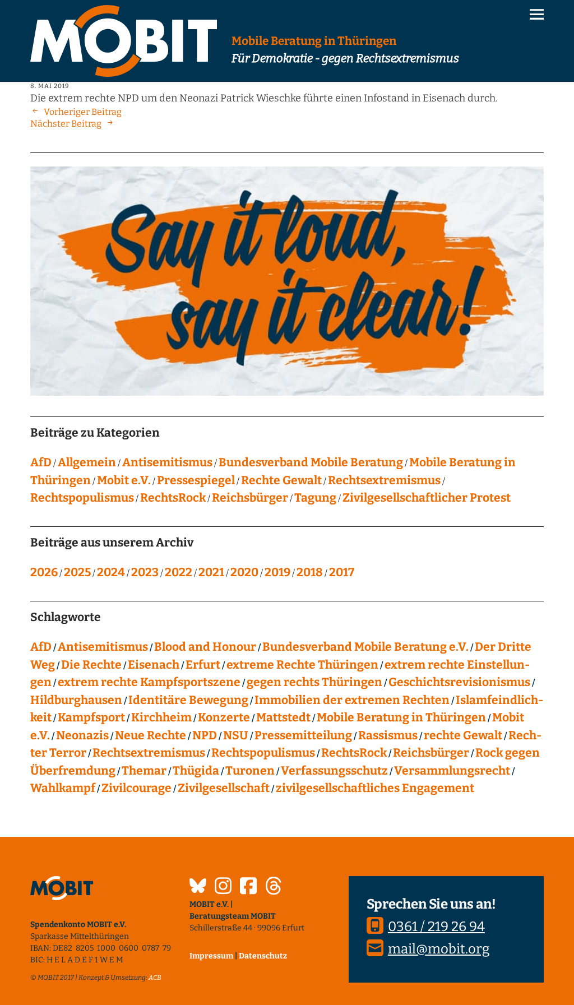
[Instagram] (223, 887)
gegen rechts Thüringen (314, 682)
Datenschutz (263, 956)
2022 (178, 572)
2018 (310, 572)
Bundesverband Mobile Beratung (311, 462)
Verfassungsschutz (334, 770)
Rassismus (388, 735)
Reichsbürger (250, 497)
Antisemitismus (167, 462)
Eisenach (153, 664)
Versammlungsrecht (452, 770)
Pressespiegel (196, 480)
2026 (44, 572)
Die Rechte (91, 664)
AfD (41, 462)
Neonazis (82, 735)
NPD (204, 735)
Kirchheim (161, 717)
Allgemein (87, 462)
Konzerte (224, 717)
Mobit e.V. (124, 480)
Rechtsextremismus (384, 480)
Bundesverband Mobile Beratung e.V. (365, 647)
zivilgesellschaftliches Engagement (375, 788)
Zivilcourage (136, 788)
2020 (244, 572)
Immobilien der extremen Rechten (352, 700)
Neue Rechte (150, 735)
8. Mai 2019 (49, 86)
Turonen (250, 770)
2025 (77, 572)
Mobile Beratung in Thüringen (401, 717)
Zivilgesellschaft (224, 788)
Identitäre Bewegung (188, 700)
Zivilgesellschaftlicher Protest (426, 497)
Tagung (315, 497)
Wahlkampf (62, 788)
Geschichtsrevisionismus (459, 682)
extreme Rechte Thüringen (302, 664)
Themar (144, 770)
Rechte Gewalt (281, 480)
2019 (277, 572)
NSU (235, 735)
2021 (211, 572)
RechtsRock (173, 497)
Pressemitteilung (303, 735)
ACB (155, 977)
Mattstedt (283, 717)
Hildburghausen (76, 700)
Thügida (196, 770)
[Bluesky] (197, 887)
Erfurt (203, 664)
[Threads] (273, 887)
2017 (341, 572)
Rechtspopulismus (82, 497)
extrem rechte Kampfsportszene (149, 682)
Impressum (211, 956)
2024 (111, 572)
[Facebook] (248, 887)
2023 (145, 572)
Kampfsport (91, 717)
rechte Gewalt (463, 735)
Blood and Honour (205, 647)
